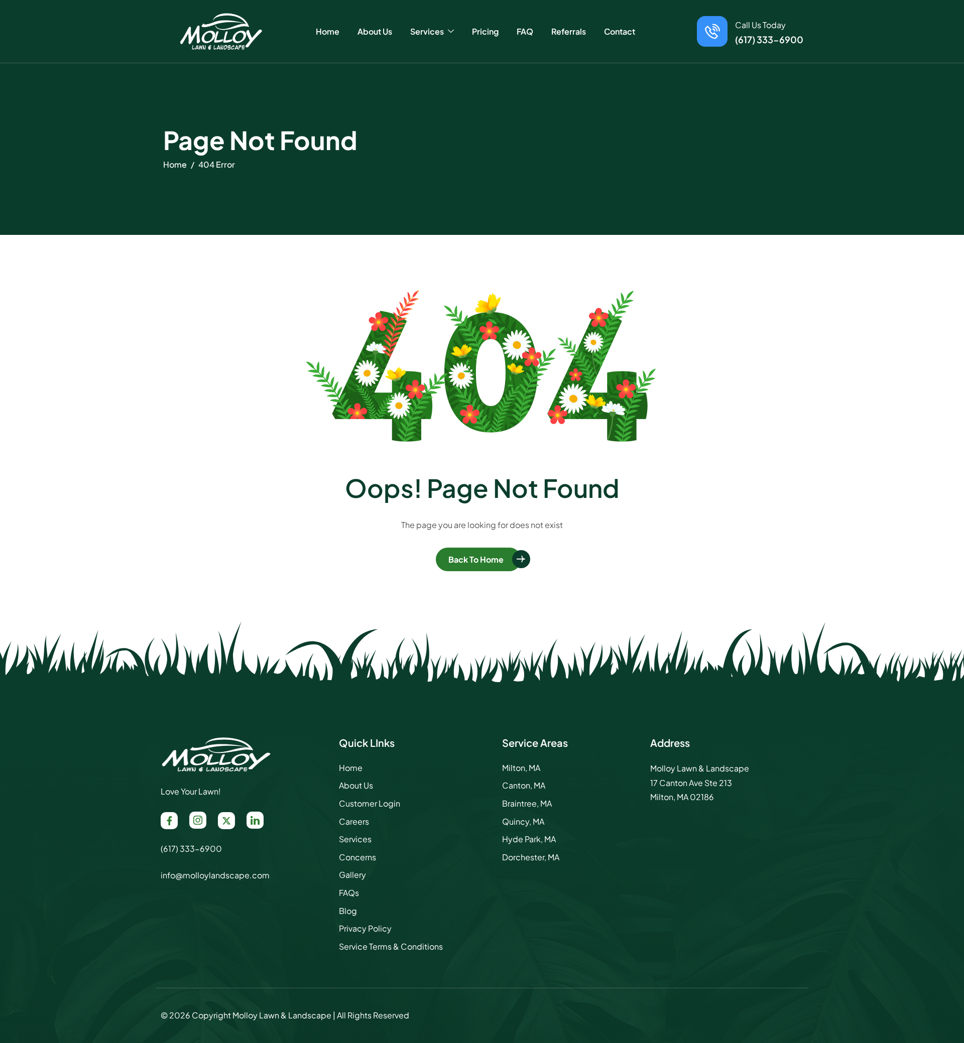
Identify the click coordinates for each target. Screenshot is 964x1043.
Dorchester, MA (530, 857)
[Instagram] (197, 820)
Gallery (352, 874)
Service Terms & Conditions (391, 946)
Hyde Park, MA (529, 839)
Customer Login (369, 803)
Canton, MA (523, 785)
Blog (348, 910)
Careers (354, 821)
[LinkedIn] (255, 820)
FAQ (525, 31)
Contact (619, 31)
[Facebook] (169, 820)
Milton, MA (521, 767)
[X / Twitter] (226, 820)
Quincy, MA (523, 821)
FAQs (349, 892)
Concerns (357, 857)
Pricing (485, 31)
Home (327, 31)
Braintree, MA (527, 803)
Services (355, 839)
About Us (374, 31)
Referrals (568, 31)
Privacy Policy (365, 928)
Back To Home (476, 559)
